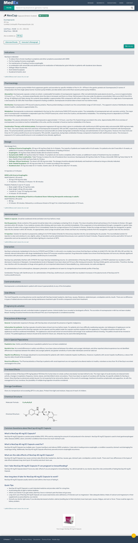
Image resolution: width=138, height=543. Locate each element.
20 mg (19, 35)
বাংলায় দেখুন (130, 46)
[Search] (132, 8)
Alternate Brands (11, 42)
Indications (111, 3)
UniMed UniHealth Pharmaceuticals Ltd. (19, 24)
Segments (100, 3)
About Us (17, 539)
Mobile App (56, 539)
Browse (90, 3)
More (121, 3)
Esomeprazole (9, 20)
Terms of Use (46, 539)
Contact (129, 3)
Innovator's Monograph (30, 42)
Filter (8, 8)
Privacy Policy (27, 539)
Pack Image (44, 15)
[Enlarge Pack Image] (69, 520)
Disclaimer (36, 539)
